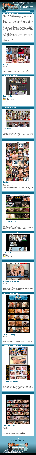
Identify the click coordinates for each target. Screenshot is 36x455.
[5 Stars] (5, 99)
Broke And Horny (6, 293)
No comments (6, 67)
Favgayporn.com (29, 7)
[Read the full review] (28, 71)
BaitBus (6, 182)
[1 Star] (3, 99)
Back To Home (30, 13)
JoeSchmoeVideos (9, 426)
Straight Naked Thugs (7, 345)
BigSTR (5, 65)
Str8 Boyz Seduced (9, 221)
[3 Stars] (4, 99)
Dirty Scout (5, 232)
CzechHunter (5, 75)
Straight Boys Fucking (7, 261)
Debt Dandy (5, 107)
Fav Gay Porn (10, 6)
